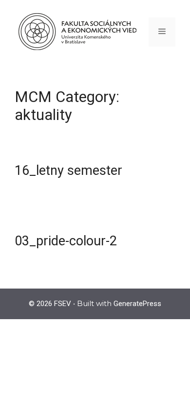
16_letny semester (68, 170)
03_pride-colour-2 (66, 241)
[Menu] (162, 32)
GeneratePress (137, 303)
